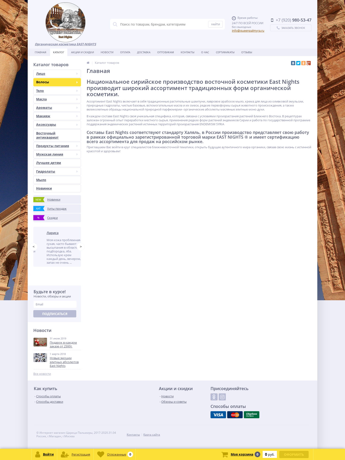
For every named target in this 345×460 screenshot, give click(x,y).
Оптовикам (165, 52)
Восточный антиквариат (47, 135)
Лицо (40, 73)
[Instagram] (222, 401)
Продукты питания (52, 146)
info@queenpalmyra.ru (248, 30)
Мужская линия (49, 154)
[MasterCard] (235, 419)
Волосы (42, 82)
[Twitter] (298, 63)
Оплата (125, 52)
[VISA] (218, 419)
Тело (40, 90)
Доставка (143, 52)
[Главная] (88, 63)
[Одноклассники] (303, 63)
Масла (41, 99)
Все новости (42, 378)
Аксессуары (46, 124)
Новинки (44, 188)
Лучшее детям (48, 162)
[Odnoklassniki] (214, 401)
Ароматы (44, 107)
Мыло (41, 180)
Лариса (45, 233)
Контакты (187, 52)
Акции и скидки (82, 52)
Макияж (43, 116)
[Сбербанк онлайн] (251, 419)
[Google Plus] (309, 63)
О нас (205, 52)
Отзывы (246, 52)
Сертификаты (225, 52)
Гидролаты (45, 171)
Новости (107, 52)
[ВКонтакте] (293, 63)
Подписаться (54, 318)
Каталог (58, 52)
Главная (40, 52)
